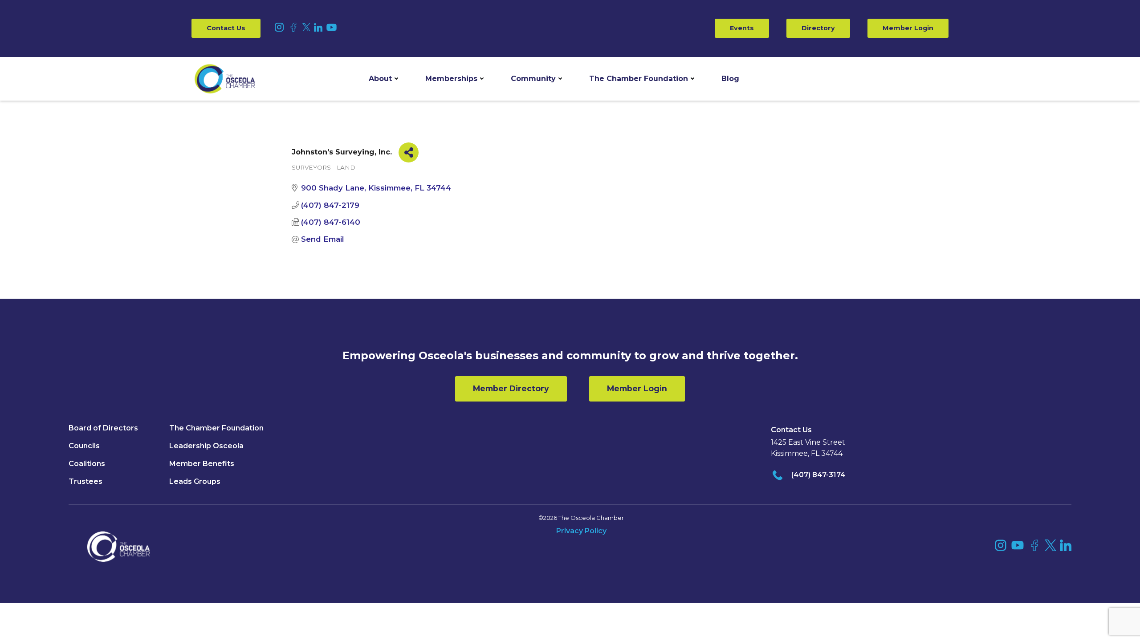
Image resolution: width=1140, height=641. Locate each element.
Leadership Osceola (206, 446)
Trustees (85, 481)
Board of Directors (103, 428)
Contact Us (226, 28)
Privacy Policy (581, 531)
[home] (224, 79)
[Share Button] (409, 152)
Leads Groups (194, 481)
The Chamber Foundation (638, 78)
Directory (818, 28)
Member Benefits (201, 463)
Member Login (908, 28)
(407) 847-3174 (818, 475)
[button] (383, 79)
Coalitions (87, 463)
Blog (730, 78)
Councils (84, 446)
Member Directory (511, 388)
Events (742, 28)
